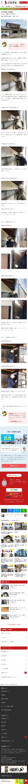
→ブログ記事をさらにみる (14, 624)
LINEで (21, 782)
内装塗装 (3, 702)
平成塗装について (5, 651)
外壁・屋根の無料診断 (6, 710)
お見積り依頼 (14, 493)
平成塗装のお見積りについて (8, 677)
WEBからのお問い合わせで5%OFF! (14, 8)
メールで (25, 782)
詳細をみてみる (14, 465)
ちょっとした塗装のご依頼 (7, 706)
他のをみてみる (16, 421)
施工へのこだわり (5, 633)
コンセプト (4, 637)
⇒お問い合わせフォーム (6, 775)
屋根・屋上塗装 (4, 698)
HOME (2, 6)
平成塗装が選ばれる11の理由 (20, 6)
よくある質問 (4, 668)
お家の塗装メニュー (9, 6)
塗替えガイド (4, 672)
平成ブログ (4, 664)
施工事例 (16, 46)
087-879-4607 (9, 759)
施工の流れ (4, 655)
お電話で (17, 782)
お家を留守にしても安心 (7, 641)
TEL (6, 781)
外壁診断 (14, 489)
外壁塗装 (3, 695)
